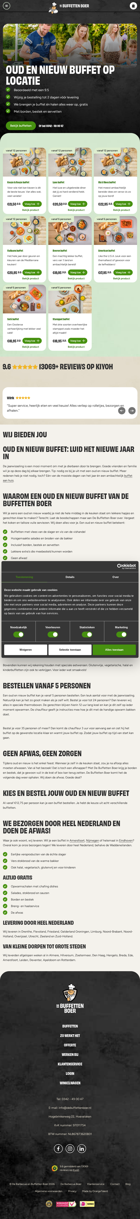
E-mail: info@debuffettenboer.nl (70, 1107)
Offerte (70, 1045)
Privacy (72, 1191)
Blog (128, 1184)
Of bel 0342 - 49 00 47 (51, 126)
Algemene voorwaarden (48, 1191)
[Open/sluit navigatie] (6, 5)
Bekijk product (30, 209)
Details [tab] (70, 577)
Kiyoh (104, 366)
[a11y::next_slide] (132, 410)
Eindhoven (126, 840)
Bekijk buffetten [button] (21, 125)
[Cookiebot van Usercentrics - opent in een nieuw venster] (120, 566)
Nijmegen (92, 840)
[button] (133, 5)
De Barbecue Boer (71, 1184)
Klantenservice (70, 1064)
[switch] (53, 634)
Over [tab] (115, 577)
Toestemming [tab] (24, 577)
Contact (115, 1184)
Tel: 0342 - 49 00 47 (70, 1099)
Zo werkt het (70, 1035)
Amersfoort (77, 840)
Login (70, 1073)
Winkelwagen (70, 1083)
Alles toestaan (114, 649)
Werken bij (70, 1054)
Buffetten (70, 1026)
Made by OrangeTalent (95, 1191)
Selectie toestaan (70, 649)
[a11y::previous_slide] (121, 410)
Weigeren (26, 649)
